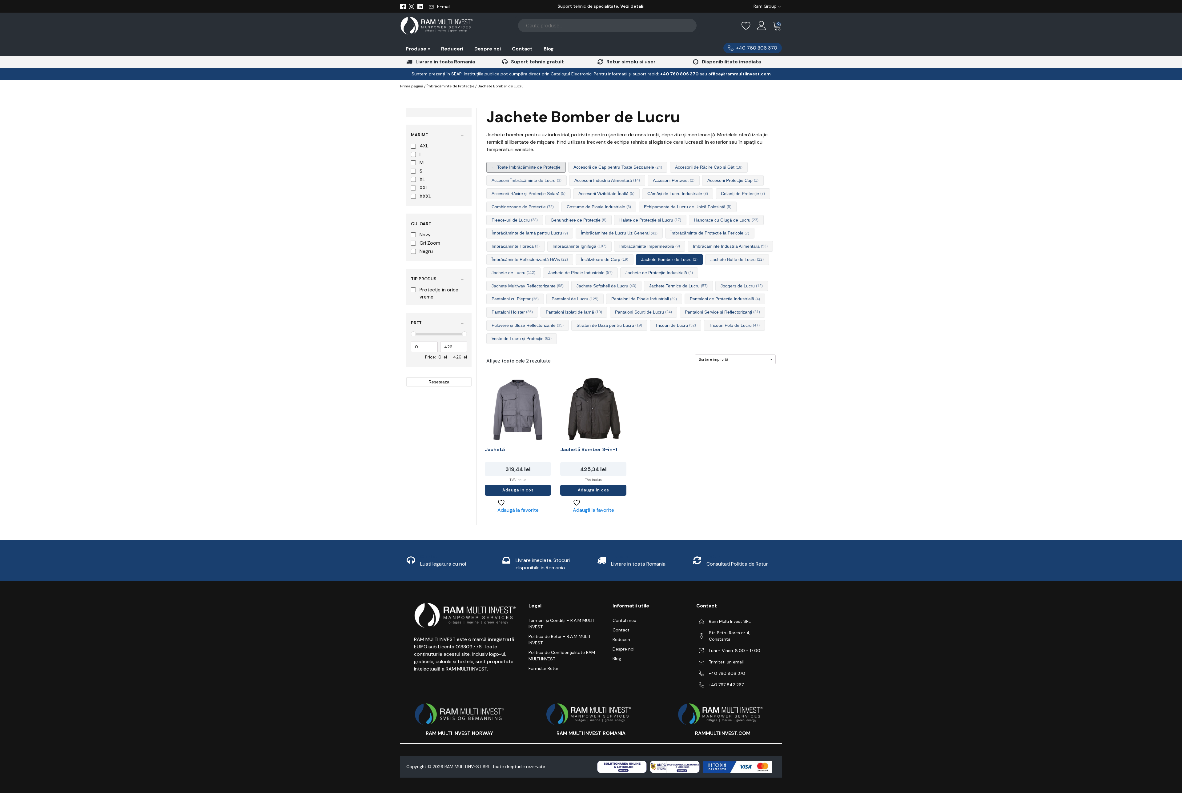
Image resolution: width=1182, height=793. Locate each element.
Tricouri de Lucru (675, 325)
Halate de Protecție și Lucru (650, 220)
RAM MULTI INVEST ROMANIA (591, 733)
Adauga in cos (518, 490)
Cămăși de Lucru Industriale (677, 193)
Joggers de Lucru (742, 285)
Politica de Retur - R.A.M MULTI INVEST (559, 640)
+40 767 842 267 (726, 684)
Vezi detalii (632, 6)
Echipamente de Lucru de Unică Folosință (687, 206)
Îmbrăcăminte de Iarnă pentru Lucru (530, 232)
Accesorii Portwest (673, 180)
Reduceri (452, 49)
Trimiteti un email (726, 662)
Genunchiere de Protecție (578, 220)
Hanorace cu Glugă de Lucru (726, 220)
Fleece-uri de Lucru (515, 220)
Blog (549, 49)
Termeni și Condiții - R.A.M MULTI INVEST (561, 624)
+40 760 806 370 (727, 673)
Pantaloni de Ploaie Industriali (644, 298)
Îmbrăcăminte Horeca (516, 246)
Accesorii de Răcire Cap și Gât (708, 167)
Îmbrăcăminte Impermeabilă (649, 246)
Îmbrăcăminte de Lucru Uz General (619, 232)
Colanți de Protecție (743, 193)
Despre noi (487, 49)
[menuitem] (418, 49)
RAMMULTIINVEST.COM (722, 733)
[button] (439, 6)
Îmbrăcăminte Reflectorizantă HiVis (530, 259)
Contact (522, 49)
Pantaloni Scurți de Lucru (643, 312)
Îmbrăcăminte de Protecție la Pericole (709, 232)
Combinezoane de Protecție (523, 206)
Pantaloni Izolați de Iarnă (574, 312)
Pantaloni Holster (512, 312)
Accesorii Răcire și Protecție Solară (528, 193)
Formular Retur (543, 668)
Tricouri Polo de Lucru (734, 325)
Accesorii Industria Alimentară (607, 180)
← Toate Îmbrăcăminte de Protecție (526, 167)
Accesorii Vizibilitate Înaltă (606, 193)
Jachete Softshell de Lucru (606, 285)
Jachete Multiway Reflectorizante (528, 285)
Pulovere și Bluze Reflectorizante (528, 325)
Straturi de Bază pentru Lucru (609, 325)
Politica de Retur (749, 564)
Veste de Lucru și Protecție (522, 338)
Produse (418, 49)
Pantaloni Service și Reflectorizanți (722, 312)
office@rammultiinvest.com (739, 74)
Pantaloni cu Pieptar (515, 298)
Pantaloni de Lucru (575, 298)
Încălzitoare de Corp (604, 259)
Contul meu (624, 620)
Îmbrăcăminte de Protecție (450, 86)
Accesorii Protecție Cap (732, 180)
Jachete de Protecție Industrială (659, 272)
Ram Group (765, 6)
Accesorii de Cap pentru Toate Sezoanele (617, 167)
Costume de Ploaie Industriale (599, 206)
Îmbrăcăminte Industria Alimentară (730, 246)
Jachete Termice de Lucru (678, 285)
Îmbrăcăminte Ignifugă (579, 246)
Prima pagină (411, 86)
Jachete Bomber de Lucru (669, 259)
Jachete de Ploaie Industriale (580, 272)
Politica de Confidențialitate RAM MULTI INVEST (562, 656)
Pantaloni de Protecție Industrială (725, 298)
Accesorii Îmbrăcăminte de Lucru (526, 180)
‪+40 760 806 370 (679, 74)
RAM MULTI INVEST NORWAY (459, 733)
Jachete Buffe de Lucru (737, 259)
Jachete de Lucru (513, 272)
